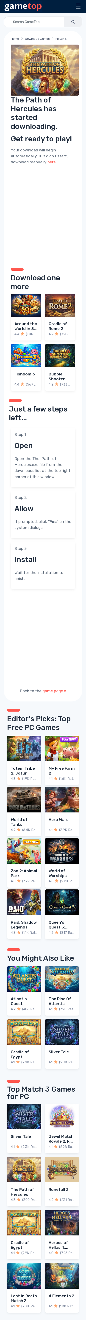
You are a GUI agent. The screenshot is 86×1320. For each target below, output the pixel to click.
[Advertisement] (43, 216)
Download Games (37, 38)
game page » (54, 691)
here (51, 162)
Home (15, 38)
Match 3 (61, 38)
